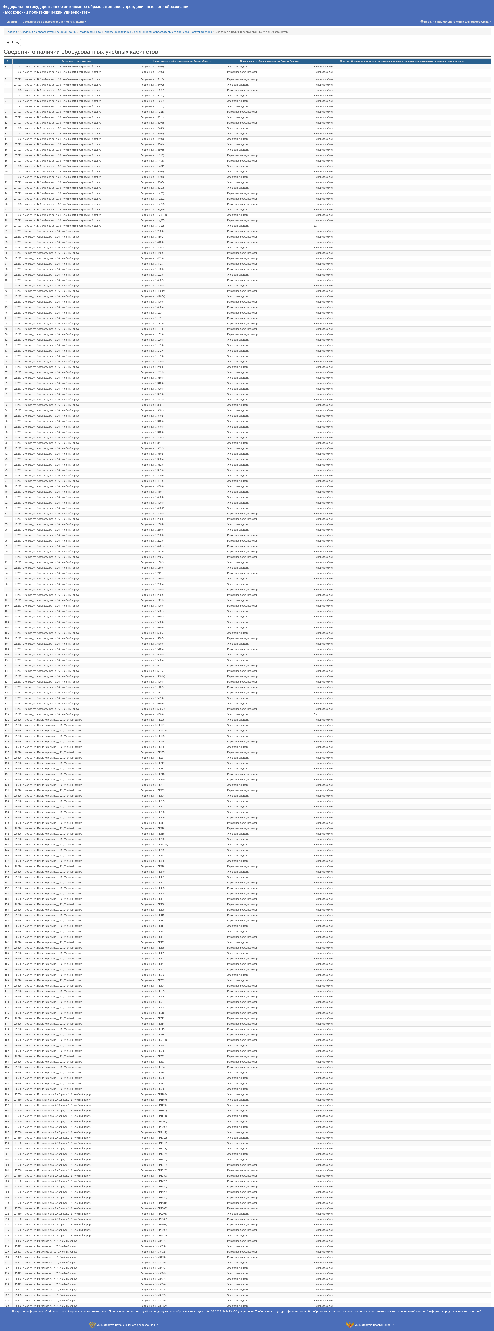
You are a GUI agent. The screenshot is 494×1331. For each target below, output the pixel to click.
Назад (14, 42)
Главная (11, 21)
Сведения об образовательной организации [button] (54, 21)
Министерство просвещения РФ (374, 1324)
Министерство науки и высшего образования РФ (127, 1324)
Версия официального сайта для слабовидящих (457, 21)
